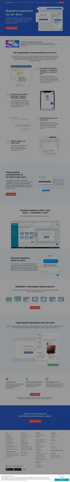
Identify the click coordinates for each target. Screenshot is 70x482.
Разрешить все (62, 479)
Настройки (62, 476)
